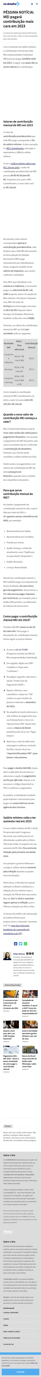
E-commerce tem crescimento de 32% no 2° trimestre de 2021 (10, 1004)
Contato (6, 1319)
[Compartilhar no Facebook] (15, 943)
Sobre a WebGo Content (11, 1331)
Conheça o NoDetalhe (10, 1312)
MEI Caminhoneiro (15, 148)
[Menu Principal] (32, 4)
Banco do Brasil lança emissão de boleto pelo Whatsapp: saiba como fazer (29, 1061)
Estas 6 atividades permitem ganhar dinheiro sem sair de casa (30, 1035)
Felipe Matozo (19, 954)
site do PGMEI (21, 649)
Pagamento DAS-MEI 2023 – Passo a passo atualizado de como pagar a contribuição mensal (11, 1062)
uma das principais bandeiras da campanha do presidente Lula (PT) (16, 929)
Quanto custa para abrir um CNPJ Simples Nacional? (9, 1035)
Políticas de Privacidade (11, 1338)
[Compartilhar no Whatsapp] (25, 943)
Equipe (5, 1325)
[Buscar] (37, 4)
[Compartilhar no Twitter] (20, 943)
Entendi (20, 1372)
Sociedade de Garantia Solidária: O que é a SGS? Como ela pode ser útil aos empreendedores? (30, 1007)
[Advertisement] (20, 92)
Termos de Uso (8, 1344)
